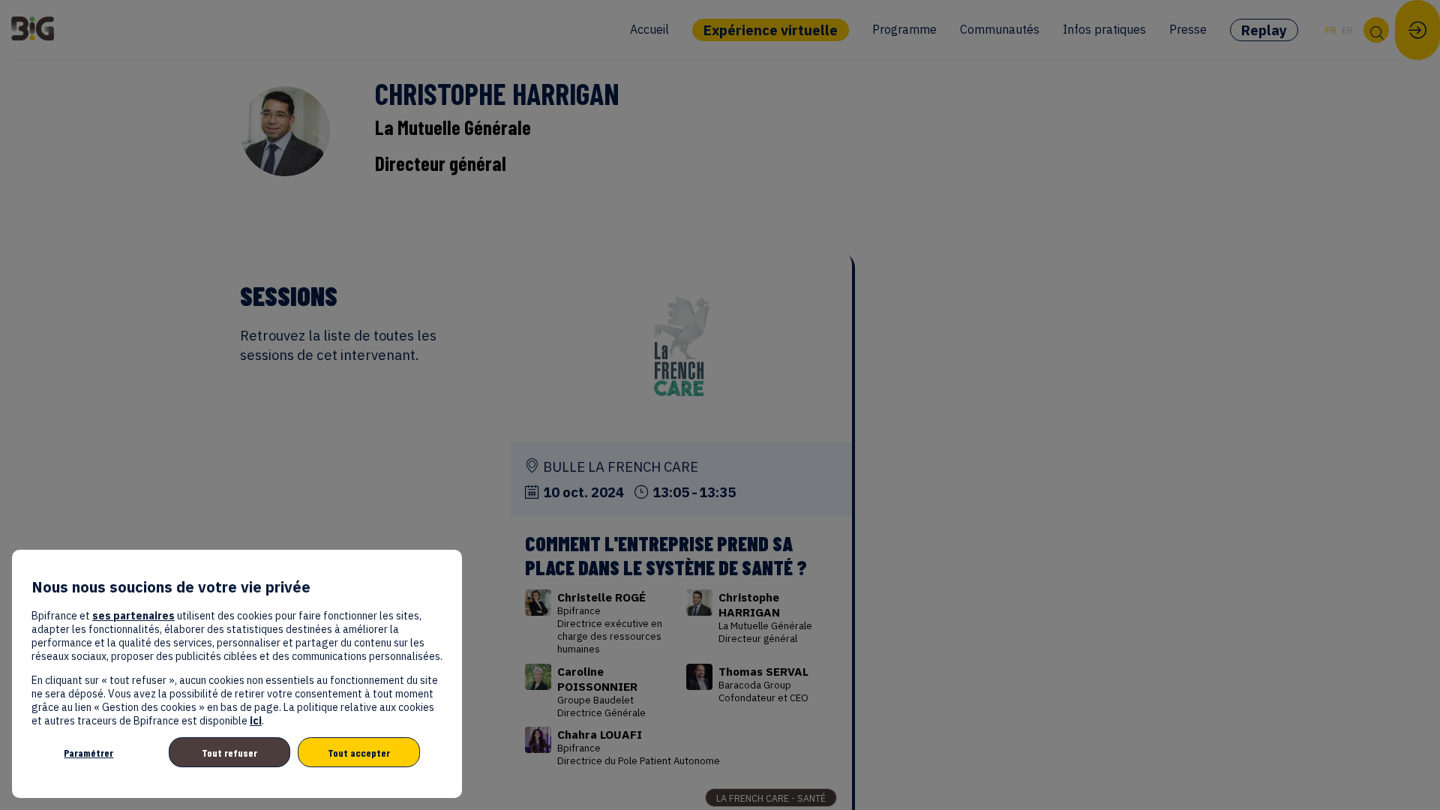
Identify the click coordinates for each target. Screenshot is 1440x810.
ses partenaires (133, 615)
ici (256, 721)
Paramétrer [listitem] (88, 752)
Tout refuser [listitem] (229, 752)
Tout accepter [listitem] (359, 752)
